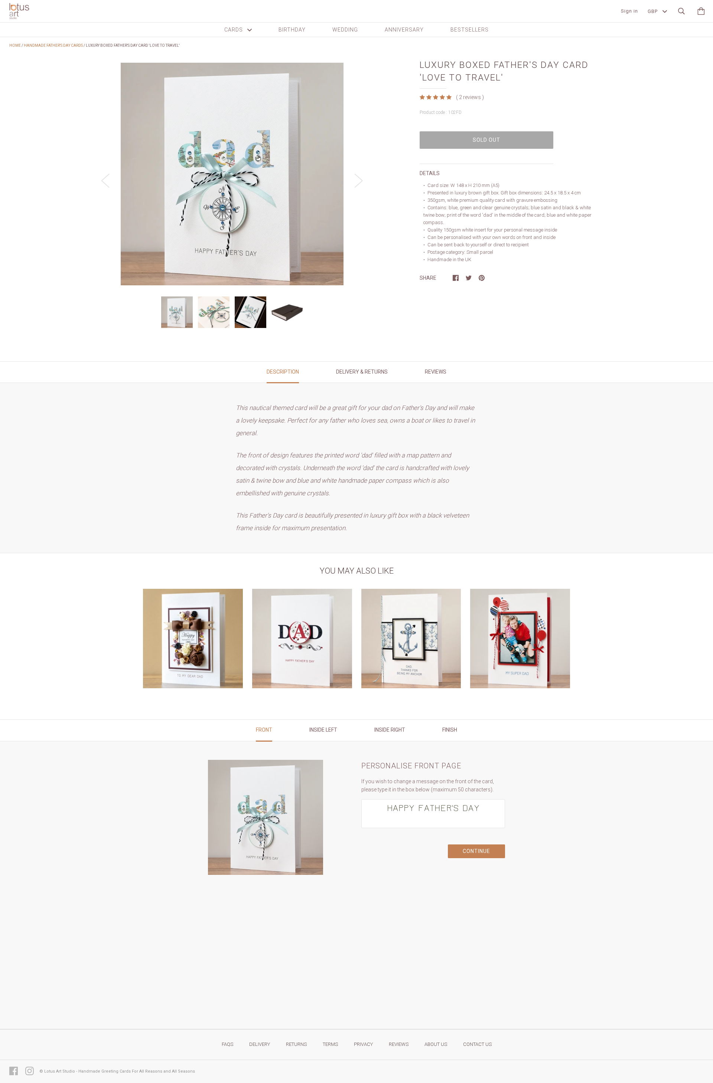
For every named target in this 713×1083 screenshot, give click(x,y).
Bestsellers (469, 30)
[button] (436, 97)
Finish (449, 730)
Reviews (398, 1044)
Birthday (292, 30)
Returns (296, 1044)
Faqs (227, 1044)
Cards (234, 30)
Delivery (259, 1044)
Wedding (345, 30)
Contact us (477, 1044)
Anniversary (404, 30)
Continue (476, 851)
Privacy (363, 1044)
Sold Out (486, 140)
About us (435, 1044)
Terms (330, 1044)
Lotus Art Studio (59, 1071)
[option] (232, 174)
